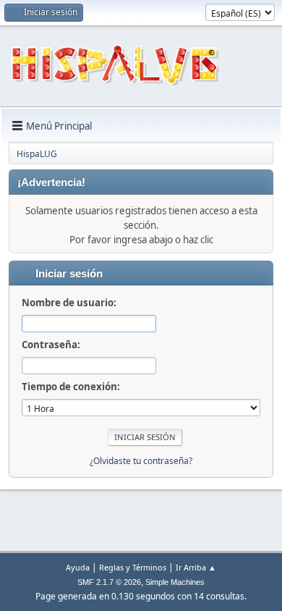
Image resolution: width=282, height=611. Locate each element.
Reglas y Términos (132, 567)
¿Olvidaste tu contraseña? (141, 461)
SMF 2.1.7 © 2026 (109, 582)
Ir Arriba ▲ (196, 567)
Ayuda (78, 567)
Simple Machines (175, 582)
